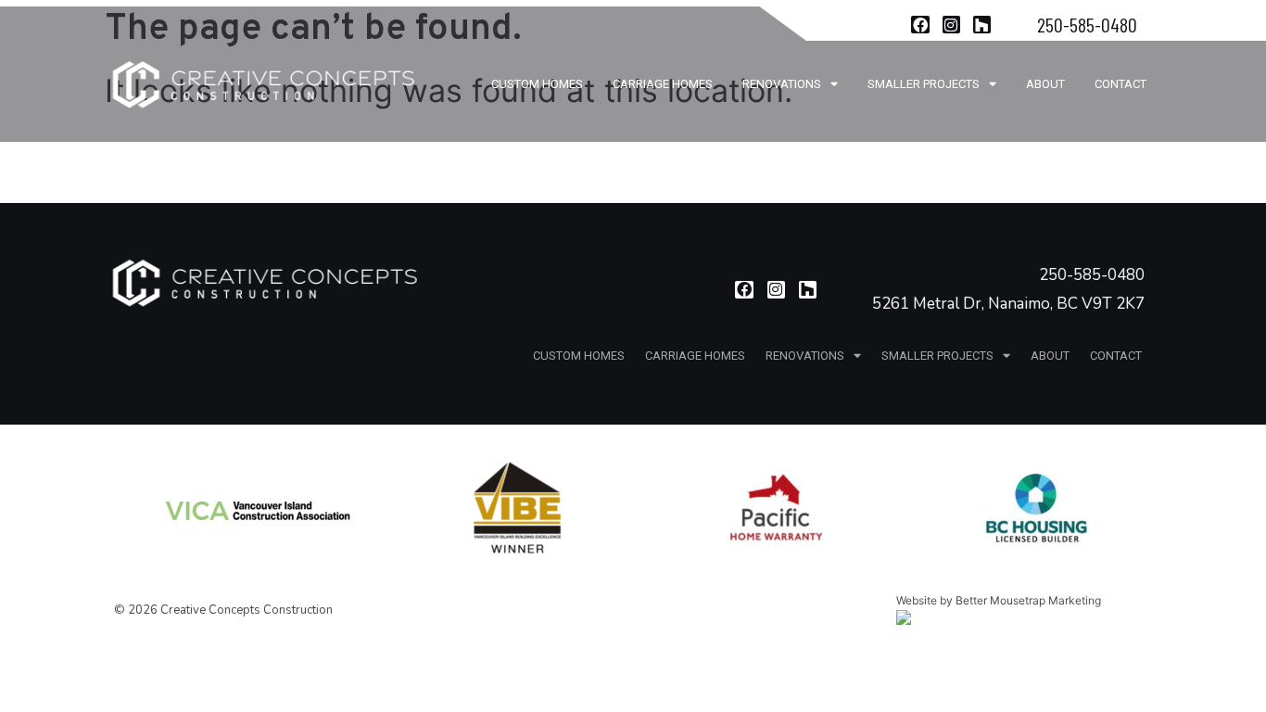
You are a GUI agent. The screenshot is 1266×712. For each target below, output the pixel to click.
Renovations (781, 84)
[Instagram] (951, 24)
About (1045, 84)
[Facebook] (920, 24)
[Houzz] (982, 24)
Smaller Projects (923, 84)
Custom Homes (537, 84)
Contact (1120, 84)
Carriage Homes (663, 84)
